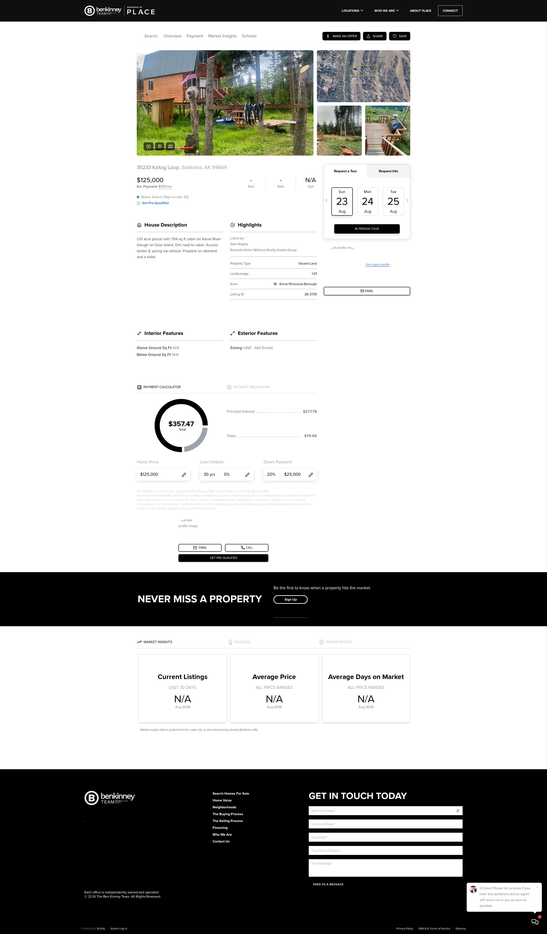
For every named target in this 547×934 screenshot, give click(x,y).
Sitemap (461, 928)
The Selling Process (228, 821)
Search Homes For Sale (231, 793)
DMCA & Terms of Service (434, 928)
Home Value (222, 800)
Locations (350, 11)
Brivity (101, 928)
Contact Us (221, 841)
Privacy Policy (404, 928)
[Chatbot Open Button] (535, 922)
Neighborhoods (224, 807)
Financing (220, 828)
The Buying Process (228, 814)
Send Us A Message (328, 884)
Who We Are (384, 11)
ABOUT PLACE (420, 11)
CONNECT (450, 11)
